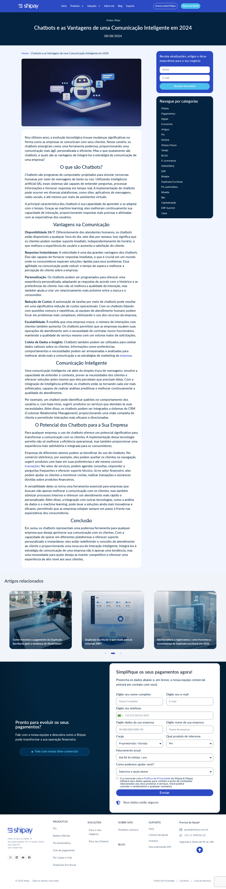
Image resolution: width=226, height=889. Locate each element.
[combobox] (120, 715)
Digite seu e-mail (177, 694)
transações (32, 466)
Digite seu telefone (128, 708)
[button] (105, 653)
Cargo (120, 736)
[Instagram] (10, 857)
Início (64, 6)
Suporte (130, 6)
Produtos (75, 6)
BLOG (121, 844)
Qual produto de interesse (183, 736)
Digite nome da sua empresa (185, 722)
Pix (55, 828)
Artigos (109, 20)
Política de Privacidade (157, 778)
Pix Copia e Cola (62, 857)
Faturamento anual (128, 750)
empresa (126, 355)
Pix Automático (62, 843)
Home (25, 53)
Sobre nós (109, 6)
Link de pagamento (64, 850)
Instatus (153, 841)
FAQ (151, 829)
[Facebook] (29, 857)
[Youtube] (23, 857)
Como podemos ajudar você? (135, 764)
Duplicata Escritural (64, 865)
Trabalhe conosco (128, 830)
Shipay (117, 20)
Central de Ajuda (158, 835)
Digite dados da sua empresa (135, 722)
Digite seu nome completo (133, 694)
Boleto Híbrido (61, 835)
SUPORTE (155, 822)
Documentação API (160, 847)
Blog (120, 6)
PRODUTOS (60, 821)
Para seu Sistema (99, 841)
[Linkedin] (16, 857)
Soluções (91, 6)
